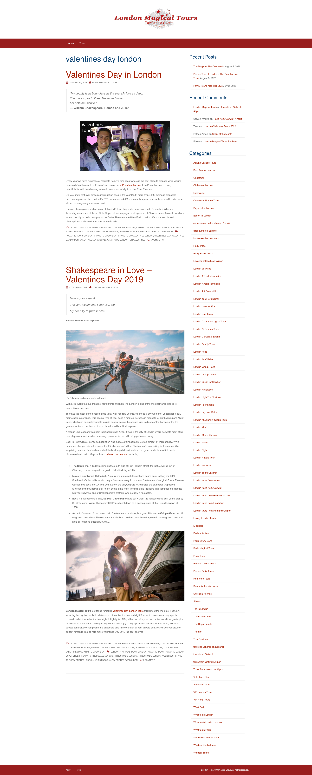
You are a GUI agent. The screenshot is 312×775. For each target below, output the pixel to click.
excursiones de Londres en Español (212, 223)
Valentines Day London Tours (128, 610)
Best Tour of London (204, 170)
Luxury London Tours (148, 227)
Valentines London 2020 (93, 239)
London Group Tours (204, 366)
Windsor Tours (201, 752)
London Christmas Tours (206, 329)
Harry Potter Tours (203, 253)
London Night (200, 450)
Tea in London (200, 608)
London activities (101, 227)
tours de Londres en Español (208, 646)
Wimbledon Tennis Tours (206, 737)
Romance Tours (125, 647)
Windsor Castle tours (204, 745)
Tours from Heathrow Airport (208, 669)
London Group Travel (204, 374)
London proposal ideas (124, 651)
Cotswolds (199, 193)
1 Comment (149, 660)
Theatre (197, 631)
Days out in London (80, 227)
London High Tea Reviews (207, 397)
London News (200, 442)
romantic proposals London (97, 655)
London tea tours (202, 465)
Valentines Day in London (114, 74)
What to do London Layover (207, 722)
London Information (124, 227)
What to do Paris (202, 729)
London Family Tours (124, 643)
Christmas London (203, 185)
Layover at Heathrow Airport (208, 261)
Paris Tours (199, 556)
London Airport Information (207, 276)
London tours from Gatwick (207, 487)
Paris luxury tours (202, 540)
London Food (200, 351)
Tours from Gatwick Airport (227, 118)
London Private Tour (172, 643)
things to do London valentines (156, 655)
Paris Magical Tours (203, 548)
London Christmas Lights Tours (210, 321)
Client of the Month (222, 133)
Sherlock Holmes (202, 593)
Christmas (198, 177)
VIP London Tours (129, 231)
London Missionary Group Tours (210, 419)
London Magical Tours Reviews (220, 141)
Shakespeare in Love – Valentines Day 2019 (109, 274)
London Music (200, 427)
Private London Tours (103, 647)
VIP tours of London (130, 185)
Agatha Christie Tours (204, 162)
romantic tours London (79, 235)
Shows (197, 601)
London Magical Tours (104, 82)
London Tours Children (205, 472)
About (71, 43)
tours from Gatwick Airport (207, 661)
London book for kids (204, 306)
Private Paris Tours (203, 571)
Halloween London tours (206, 238)
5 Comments (157, 239)
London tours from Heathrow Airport (212, 510)
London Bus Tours (203, 314)
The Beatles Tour (202, 616)
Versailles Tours (201, 684)
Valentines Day (110, 231)
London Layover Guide (205, 412)
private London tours (117, 454)
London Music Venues (205, 435)
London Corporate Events (207, 336)
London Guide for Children (207, 382)
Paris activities (201, 533)
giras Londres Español (205, 230)
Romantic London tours (87, 231)
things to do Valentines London (135, 235)
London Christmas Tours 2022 (220, 126)
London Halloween (203, 389)
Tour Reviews (170, 647)
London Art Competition (205, 291)
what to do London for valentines (126, 239)
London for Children (203, 359)
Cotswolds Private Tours (206, 200)
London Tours (207, 769)
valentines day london (125, 660)
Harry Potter (199, 245)
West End (145, 231)
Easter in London (202, 215)
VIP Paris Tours (201, 699)
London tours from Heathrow (208, 503)
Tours (82, 43)
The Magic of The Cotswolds (208, 66)
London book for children (206, 298)
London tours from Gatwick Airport (211, 495)
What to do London (162, 231)
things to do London (105, 235)
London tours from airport (206, 480)
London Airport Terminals (206, 283)
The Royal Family (202, 624)
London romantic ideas (151, 651)
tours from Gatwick (203, 654)
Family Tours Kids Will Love (208, 85)
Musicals (167, 227)
